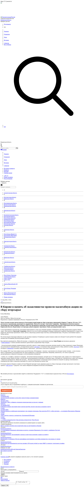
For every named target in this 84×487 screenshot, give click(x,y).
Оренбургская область (10, 247)
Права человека (8, 177)
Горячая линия (8, 173)
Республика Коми (9, 220)
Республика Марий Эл (10, 234)
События (6, 43)
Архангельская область (10, 193)
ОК (7, 485)
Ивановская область (9, 210)
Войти (2, 474)
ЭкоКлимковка (5, 342)
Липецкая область (9, 229)
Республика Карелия (10, 218)
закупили (37, 346)
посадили (76, 346)
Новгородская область (10, 241)
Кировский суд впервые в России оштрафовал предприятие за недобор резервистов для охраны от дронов (30, 439)
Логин (2, 471)
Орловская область (9, 245)
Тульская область (8, 269)
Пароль (21, 471)
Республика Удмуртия (10, 275)
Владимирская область (10, 203)
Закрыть (3, 485)
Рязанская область (9, 257)
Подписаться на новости (7, 466)
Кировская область (6, 20)
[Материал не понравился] (1, 378)
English (4, 149)
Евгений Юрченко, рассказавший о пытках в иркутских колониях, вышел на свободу (25, 434)
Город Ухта (7, 279)
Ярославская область (10, 294)
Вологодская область (10, 204)
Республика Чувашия (10, 288)
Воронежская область (10, 206)
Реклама (6, 171)
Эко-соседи (9, 365)
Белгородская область (10, 197)
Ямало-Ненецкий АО (10, 293)
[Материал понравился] (1, 375)
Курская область (8, 225)
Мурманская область (10, 237)
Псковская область (9, 253)
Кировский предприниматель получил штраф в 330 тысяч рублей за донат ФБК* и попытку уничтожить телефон (32, 443)
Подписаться (6, 390)
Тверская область (9, 268)
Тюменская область (9, 270)
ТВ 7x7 (6, 175)
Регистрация (4, 479)
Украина (6, 31)
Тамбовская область (9, 266)
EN (5, 126)
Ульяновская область (10, 276)
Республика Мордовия (10, 235)
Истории (6, 40)
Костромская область (10, 222)
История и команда (9, 168)
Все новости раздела (6, 450)
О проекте (7, 461)
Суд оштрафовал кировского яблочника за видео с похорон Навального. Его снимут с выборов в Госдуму (30, 430)
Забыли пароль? (5, 480)
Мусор (13, 449)
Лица (5, 37)
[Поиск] (43, 125)
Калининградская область (11, 215)
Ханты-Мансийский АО (11, 284)
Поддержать (7, 24)
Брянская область (9, 198)
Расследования (8, 178)
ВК (1, 477)
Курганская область (9, 223)
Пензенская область (9, 251)
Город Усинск (8, 278)
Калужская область (9, 216)
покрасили (10, 348)
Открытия (7, 34)
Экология (22, 449)
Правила (6, 170)
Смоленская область (9, 262)
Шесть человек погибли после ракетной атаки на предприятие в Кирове (21, 425)
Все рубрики (7, 44)
